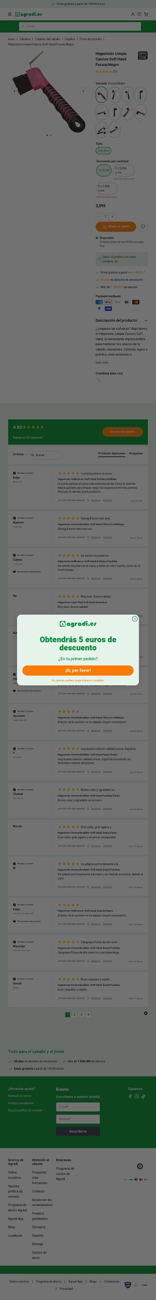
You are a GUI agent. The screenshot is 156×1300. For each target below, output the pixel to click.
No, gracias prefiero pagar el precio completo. (78, 679)
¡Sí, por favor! (78, 670)
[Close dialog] (134, 618)
